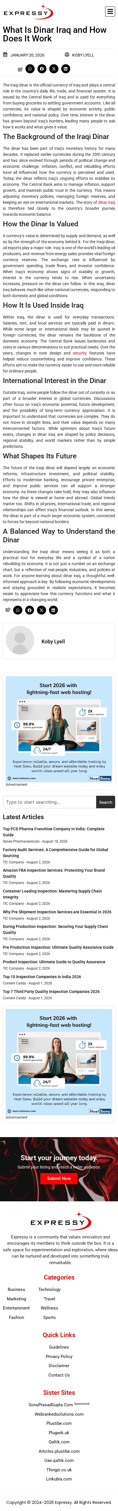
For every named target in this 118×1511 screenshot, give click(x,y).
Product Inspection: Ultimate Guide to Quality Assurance (54, 962)
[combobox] (49, 802)
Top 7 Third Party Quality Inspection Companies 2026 (51, 991)
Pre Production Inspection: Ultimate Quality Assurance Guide (58, 947)
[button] (110, 12)
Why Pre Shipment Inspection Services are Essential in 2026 (57, 912)
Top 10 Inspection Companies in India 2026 (42, 976)
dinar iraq (106, 202)
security (80, 353)
